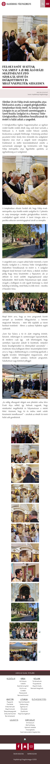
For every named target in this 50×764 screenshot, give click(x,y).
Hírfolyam (23, 681)
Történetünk (37, 681)
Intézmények (10, 707)
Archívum (23, 688)
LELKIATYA (14, 720)
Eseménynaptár (23, 686)
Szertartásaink (24, 702)
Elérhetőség (30, 725)
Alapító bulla (37, 686)
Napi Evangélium (24, 714)
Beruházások (10, 716)
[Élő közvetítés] (24, 746)
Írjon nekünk (18, 754)
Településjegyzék (10, 711)
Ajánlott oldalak (30, 727)
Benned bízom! (23, 695)
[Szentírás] (31, 746)
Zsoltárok (24, 711)
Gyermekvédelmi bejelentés (30, 732)
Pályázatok (23, 693)
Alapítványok (10, 709)
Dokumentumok (10, 714)
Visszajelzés (30, 730)
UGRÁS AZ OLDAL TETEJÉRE (25, 673)
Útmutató (24, 709)
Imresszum (30, 723)
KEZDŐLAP (11, 679)
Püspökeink (37, 684)
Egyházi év (24, 707)
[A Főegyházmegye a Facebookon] (18, 746)
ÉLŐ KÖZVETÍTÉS (39, 699)
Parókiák (10, 704)
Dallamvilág (24, 704)
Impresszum (32, 754)
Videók (23, 684)
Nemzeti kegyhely (37, 688)
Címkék (23, 691)
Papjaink (10, 702)
